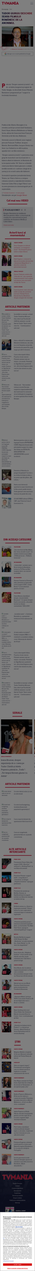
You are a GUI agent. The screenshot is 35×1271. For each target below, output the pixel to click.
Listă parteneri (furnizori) (8, 1261)
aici (4, 1238)
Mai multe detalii (19, 1226)
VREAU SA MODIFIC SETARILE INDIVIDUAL (17, 1268)
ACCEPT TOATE (17, 1264)
